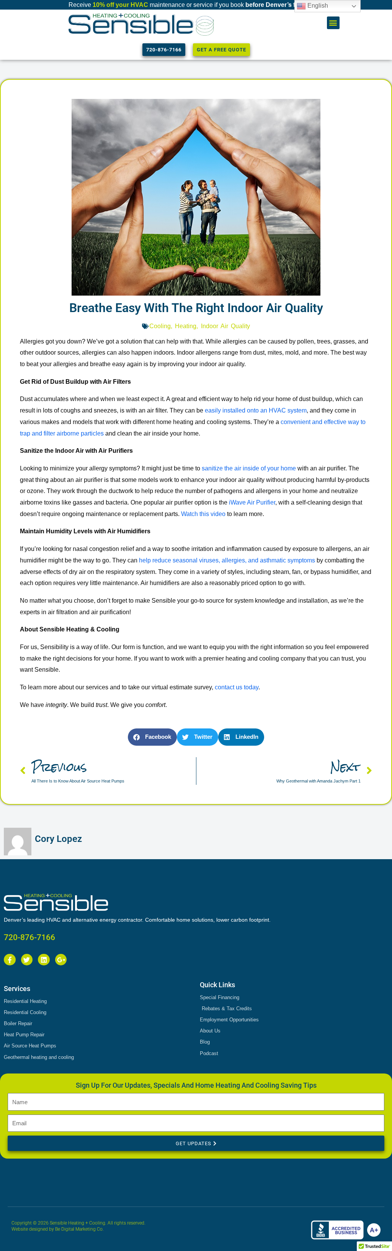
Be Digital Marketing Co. (80, 1229)
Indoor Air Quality (225, 326)
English (317, 5)
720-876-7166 (29, 937)
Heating (185, 326)
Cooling (160, 326)
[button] (333, 22)
